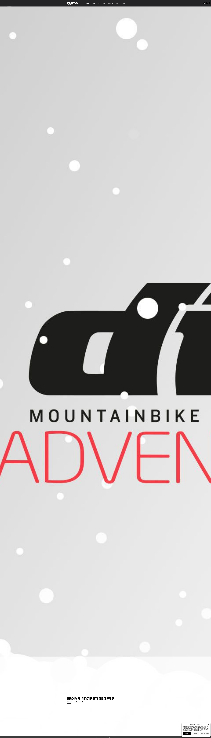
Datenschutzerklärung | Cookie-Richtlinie (109, 737)
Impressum (200, 736)
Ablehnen (195, 733)
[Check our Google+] (209, 3)
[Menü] (79, 3)
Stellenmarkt (123, 3)
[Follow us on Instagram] (204, 3)
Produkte (93, 3)
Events (117, 3)
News (99, 3)
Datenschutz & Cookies (193, 736)
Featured (87, 3)
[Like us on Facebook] (207, 3)
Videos (103, 3)
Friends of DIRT (110, 3)
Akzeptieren (187, 733)
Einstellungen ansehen (205, 733)
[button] (208, 724)
